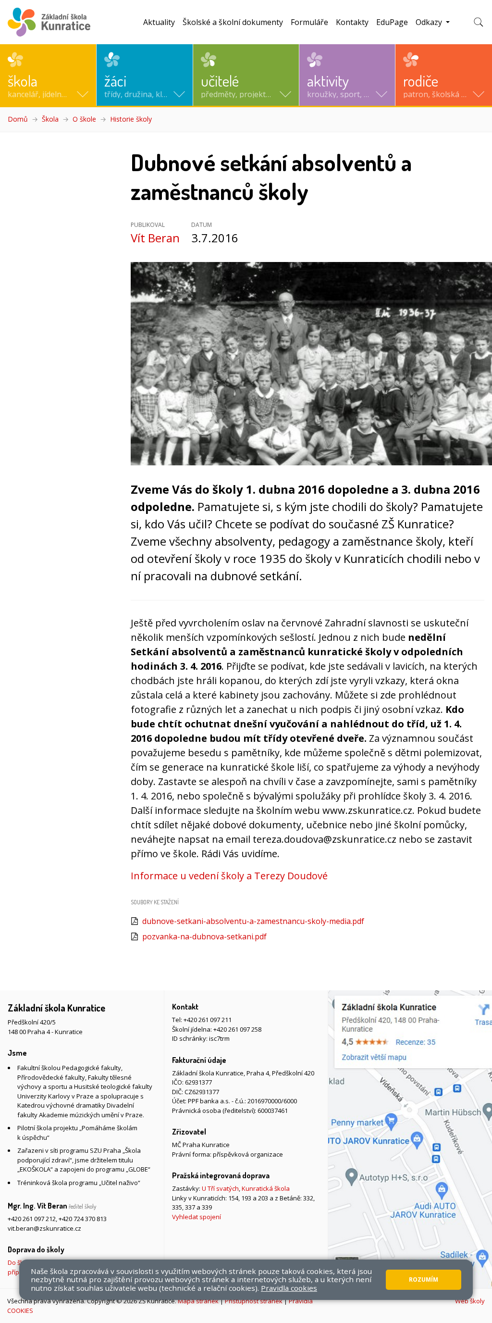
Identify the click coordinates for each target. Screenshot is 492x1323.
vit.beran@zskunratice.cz (44, 1228)
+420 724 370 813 (83, 1218)
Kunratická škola (266, 1188)
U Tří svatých (220, 1188)
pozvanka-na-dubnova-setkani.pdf (204, 936)
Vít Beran (155, 238)
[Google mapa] (410, 1139)
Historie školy (131, 119)
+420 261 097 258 (237, 1029)
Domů (18, 119)
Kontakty (352, 22)
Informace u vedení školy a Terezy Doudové (229, 875)
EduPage (392, 22)
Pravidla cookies (289, 1288)
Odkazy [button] (430, 22)
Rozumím (423, 1279)
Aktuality (159, 22)
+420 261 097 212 (32, 1218)
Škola (50, 119)
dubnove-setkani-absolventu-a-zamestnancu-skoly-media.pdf (253, 921)
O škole (84, 119)
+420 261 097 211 (208, 1019)
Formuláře (309, 22)
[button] (48, 75)
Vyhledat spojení (196, 1216)
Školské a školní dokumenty (233, 22)
